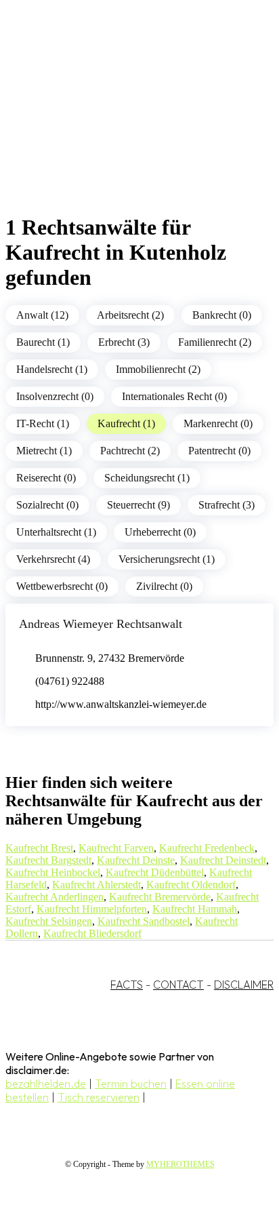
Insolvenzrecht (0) (54, 396)
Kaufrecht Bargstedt (48, 860)
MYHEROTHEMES (180, 1164)
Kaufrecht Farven (116, 848)
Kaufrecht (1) (126, 423)
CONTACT (178, 984)
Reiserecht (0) (46, 477)
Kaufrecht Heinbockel (52, 872)
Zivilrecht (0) (164, 586)
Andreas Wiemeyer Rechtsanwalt (100, 624)
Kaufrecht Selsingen (48, 921)
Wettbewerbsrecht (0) (62, 586)
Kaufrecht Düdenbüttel (155, 872)
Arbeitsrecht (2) (130, 315)
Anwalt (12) (42, 315)
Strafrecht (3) (226, 505)
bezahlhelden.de (45, 1083)
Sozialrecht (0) (47, 505)
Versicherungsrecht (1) (167, 559)
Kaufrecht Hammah (194, 909)
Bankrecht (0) (221, 315)
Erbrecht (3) (124, 342)
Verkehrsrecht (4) (53, 559)
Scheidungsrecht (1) (147, 477)
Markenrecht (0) (218, 423)
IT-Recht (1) (42, 423)
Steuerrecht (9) (138, 505)
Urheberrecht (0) (160, 532)
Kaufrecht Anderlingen (54, 897)
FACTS (126, 984)
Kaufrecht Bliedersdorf (92, 933)
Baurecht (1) (43, 342)
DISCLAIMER (244, 984)
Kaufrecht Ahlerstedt (96, 884)
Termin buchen (131, 1083)
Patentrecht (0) (219, 450)
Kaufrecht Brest (39, 848)
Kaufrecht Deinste (136, 860)
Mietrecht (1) (44, 450)
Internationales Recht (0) (174, 396)
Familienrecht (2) (214, 342)
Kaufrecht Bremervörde (160, 897)
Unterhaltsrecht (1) (56, 532)
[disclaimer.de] (125, 123)
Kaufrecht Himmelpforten (92, 909)
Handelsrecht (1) (51, 369)
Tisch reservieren (99, 1097)
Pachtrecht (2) (130, 450)
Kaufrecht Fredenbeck (207, 848)
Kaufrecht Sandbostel (144, 921)
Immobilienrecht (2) (158, 369)
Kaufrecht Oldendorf (191, 884)
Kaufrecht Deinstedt (223, 860)
